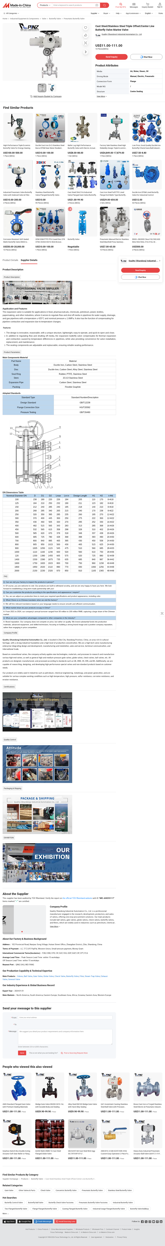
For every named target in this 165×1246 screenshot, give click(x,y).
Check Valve (60, 976)
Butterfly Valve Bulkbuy (139, 1208)
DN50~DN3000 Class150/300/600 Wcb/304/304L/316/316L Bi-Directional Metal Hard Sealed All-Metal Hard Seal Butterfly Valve (146, 241)
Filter (82, 976)
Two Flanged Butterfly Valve (16, 1208)
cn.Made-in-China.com (107, 1232)
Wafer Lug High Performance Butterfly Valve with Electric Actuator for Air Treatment (82, 147)
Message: (13, 1031)
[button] (97, 5)
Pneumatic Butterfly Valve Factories (93, 1202)
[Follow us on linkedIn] (161, 1221)
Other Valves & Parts (27, 1190)
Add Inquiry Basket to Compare (47, 96)
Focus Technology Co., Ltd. (64, 1237)
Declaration (110, 1237)
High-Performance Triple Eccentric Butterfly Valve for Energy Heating (16, 146)
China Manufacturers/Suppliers (62, 1229)
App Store (9, 1221)
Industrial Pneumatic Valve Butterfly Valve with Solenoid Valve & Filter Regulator (17, 194)
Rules (161, 13)
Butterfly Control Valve (14, 1202)
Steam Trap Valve (92, 976)
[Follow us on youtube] (153, 1221)
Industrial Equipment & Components (24, 18)
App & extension (132, 13)
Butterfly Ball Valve (35, 1202)
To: (15, 1024)
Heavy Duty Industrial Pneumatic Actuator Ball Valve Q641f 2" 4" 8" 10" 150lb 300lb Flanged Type (147, 1154)
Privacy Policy (122, 1237)
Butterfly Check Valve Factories (61, 1202)
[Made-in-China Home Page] (17, 5)
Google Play (25, 1221)
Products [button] (44, 5)
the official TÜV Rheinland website (77, 898)
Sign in (159, 7)
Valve (44, 18)
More (5, 1213)
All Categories (11, 13)
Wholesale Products (82, 1229)
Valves (20, 976)
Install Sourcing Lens (67, 1221)
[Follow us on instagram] (149, 1221)
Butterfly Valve (55, 18)
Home (5, 18)
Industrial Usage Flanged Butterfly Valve (109, 1208)
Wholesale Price (97, 1229)
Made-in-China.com (71, 1232)
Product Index (126, 1229)
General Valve (14, 979)
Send (22, 1053)
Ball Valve (28, 976)
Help (117, 13)
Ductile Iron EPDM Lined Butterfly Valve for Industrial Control (145, 193)
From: (14, 1017)
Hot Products (30, 1229)
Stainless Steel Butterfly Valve (120, 1190)
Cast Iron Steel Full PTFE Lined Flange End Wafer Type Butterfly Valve (113, 194)
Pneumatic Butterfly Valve (74, 18)
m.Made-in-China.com (88, 1232)
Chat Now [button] (147, 57)
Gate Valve (38, 976)
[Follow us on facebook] (142, 1221)
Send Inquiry (111, 57)
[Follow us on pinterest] (157, 1221)
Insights (137, 1229)
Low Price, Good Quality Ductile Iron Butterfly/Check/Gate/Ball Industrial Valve (146, 147)
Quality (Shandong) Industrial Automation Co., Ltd (122, 34)
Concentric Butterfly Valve (66, 1190)
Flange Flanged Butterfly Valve (44, 1208)
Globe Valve (48, 976)
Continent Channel (112, 1229)
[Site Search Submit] (104, 5)
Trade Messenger (43, 1221)
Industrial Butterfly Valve (123, 1202)
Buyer (106, 13)
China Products (43, 1229)
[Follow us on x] (146, 1221)
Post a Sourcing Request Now (74, 1053)
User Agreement (96, 1237)
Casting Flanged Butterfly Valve (74, 1208)
